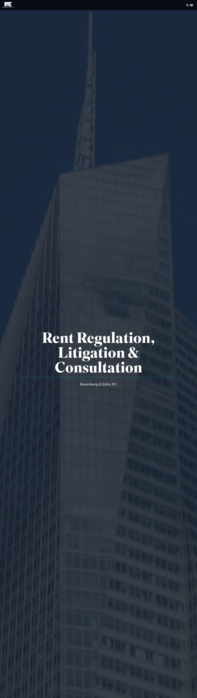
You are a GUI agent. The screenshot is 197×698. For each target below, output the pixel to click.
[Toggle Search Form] (187, 5)
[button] (183, 5)
